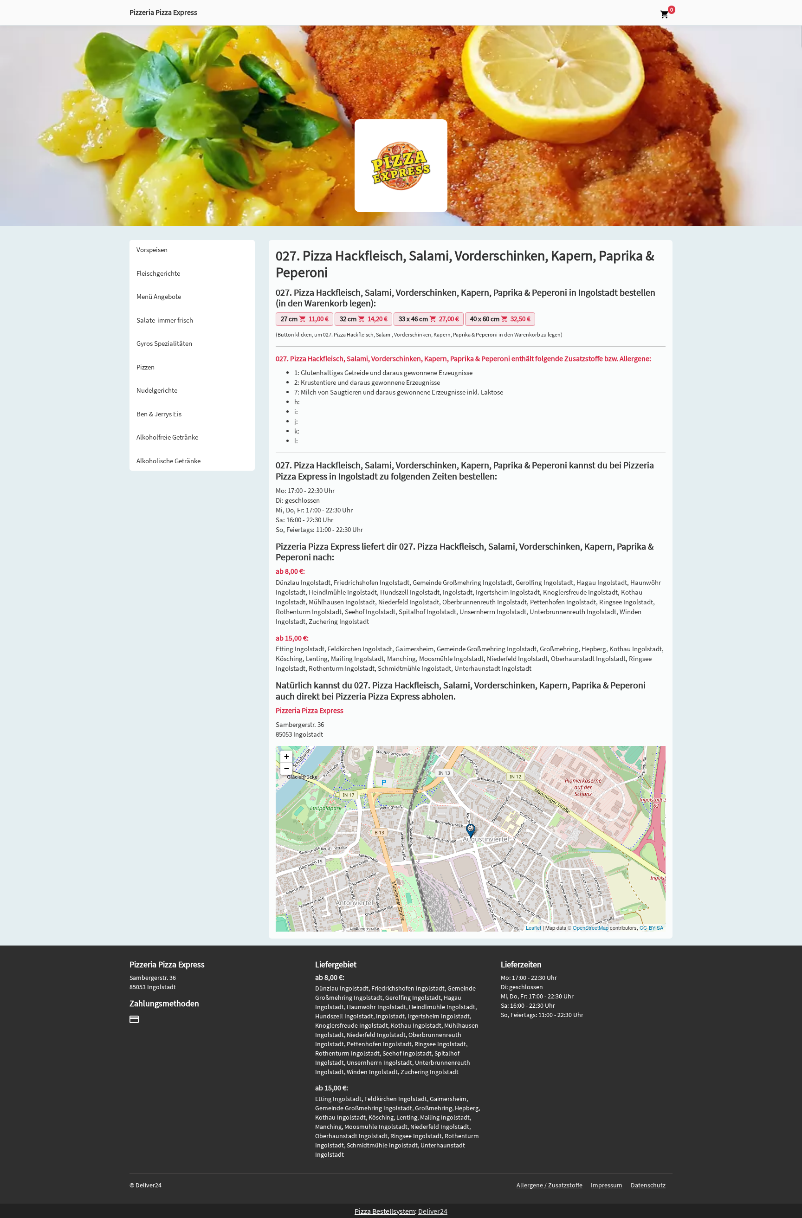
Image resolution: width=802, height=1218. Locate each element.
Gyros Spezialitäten (164, 343)
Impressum (606, 1185)
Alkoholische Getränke (168, 460)
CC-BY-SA (651, 927)
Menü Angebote (158, 296)
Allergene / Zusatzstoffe (549, 1185)
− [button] (286, 768)
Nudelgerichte (156, 390)
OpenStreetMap (590, 927)
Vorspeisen (152, 249)
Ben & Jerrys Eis (158, 413)
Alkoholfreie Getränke (167, 437)
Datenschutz (648, 1185)
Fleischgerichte (158, 273)
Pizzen (145, 367)
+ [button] (286, 756)
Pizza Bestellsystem (385, 1211)
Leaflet (533, 927)
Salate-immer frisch (164, 320)
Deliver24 (432, 1211)
